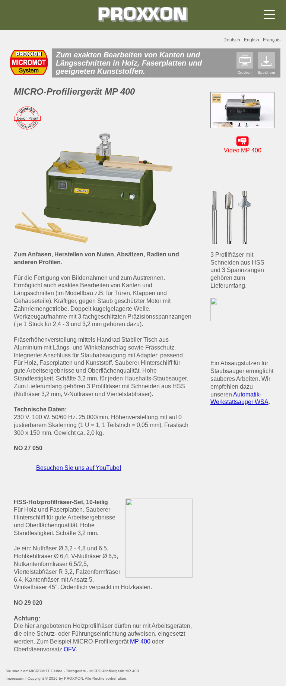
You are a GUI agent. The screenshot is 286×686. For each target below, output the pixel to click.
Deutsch (231, 39)
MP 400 (140, 641)
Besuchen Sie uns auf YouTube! (78, 468)
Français (271, 39)
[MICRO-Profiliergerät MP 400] (94, 187)
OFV (70, 649)
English (251, 39)
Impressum (15, 678)
